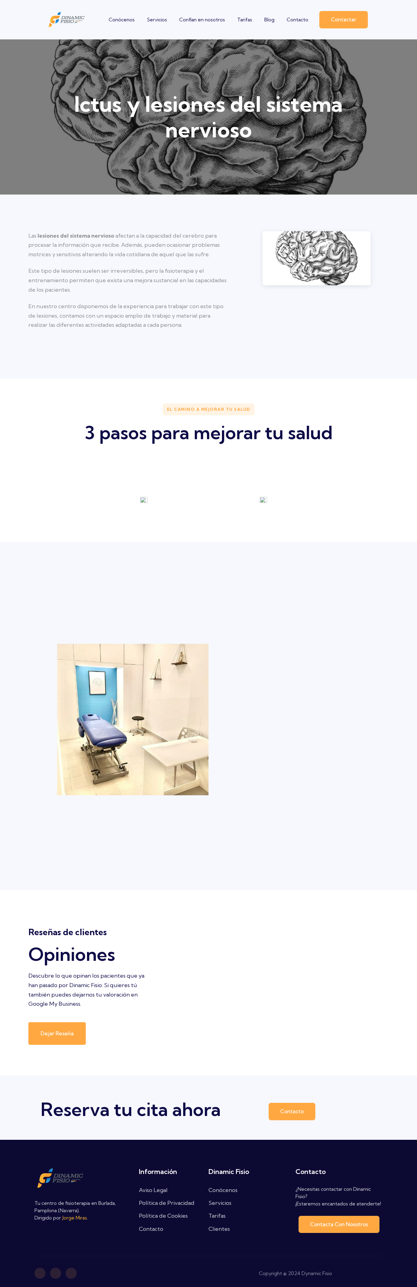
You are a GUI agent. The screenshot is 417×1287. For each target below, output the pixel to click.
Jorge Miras (74, 1218)
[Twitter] (71, 1273)
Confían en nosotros (202, 19)
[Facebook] (39, 1273)
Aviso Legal (153, 1190)
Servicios (157, 19)
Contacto (297, 19)
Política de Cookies (163, 1215)
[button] (343, 19)
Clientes (219, 1228)
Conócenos (122, 19)
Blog (269, 19)
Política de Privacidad (166, 1202)
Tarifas (244, 19)
